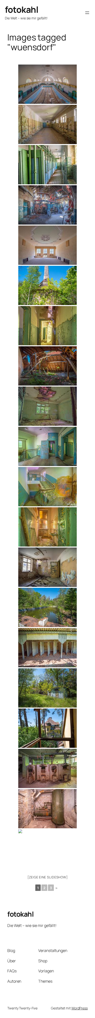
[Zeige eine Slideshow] (48, 877)
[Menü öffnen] (87, 13)
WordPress (79, 1008)
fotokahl (21, 9)
